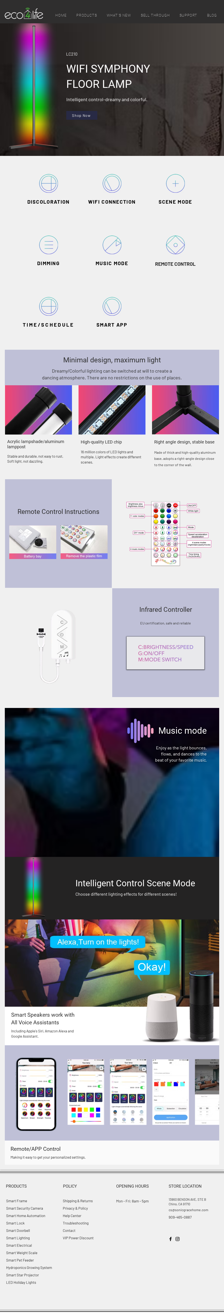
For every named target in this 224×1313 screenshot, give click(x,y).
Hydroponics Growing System (29, 1267)
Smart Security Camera (24, 1208)
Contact (69, 1230)
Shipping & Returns (78, 1201)
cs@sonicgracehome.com (188, 1210)
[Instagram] (177, 1239)
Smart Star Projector (22, 1275)
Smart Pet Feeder (20, 1260)
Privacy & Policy (75, 1208)
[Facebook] (170, 1239)
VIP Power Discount (78, 1238)
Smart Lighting (18, 1238)
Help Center (72, 1215)
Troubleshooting (76, 1223)
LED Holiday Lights (21, 1282)
